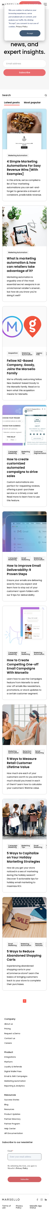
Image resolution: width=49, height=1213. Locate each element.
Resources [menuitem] (10, 1094)
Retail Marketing (39, 752)
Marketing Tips (26, 452)
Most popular (32, 102)
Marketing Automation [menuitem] (15, 1081)
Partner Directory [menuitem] (12, 1119)
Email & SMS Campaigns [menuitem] (15, 1076)
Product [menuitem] (8, 1052)
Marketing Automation (17, 155)
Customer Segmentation (40, 452)
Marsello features (39, 945)
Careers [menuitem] (8, 1043)
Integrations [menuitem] (10, 1057)
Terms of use (6, 1207)
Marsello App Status (36, 1207)
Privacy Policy (21, 26)
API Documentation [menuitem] (13, 1133)
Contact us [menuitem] (9, 1038)
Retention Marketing (27, 752)
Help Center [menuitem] (10, 1128)
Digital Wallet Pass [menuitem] (13, 1071)
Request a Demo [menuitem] (12, 1033)
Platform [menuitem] (8, 1061)
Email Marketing (26, 559)
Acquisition (13, 353)
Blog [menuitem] (6, 1104)
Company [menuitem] (9, 1019)
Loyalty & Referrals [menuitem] (13, 1066)
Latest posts (12, 102)
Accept (30, 33)
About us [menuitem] (8, 1024)
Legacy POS (39, 354)
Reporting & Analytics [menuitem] (14, 1085)
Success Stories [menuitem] (11, 1099)
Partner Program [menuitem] (12, 1123)
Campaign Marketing (12, 452)
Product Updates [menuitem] (12, 1114)
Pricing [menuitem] (7, 1028)
